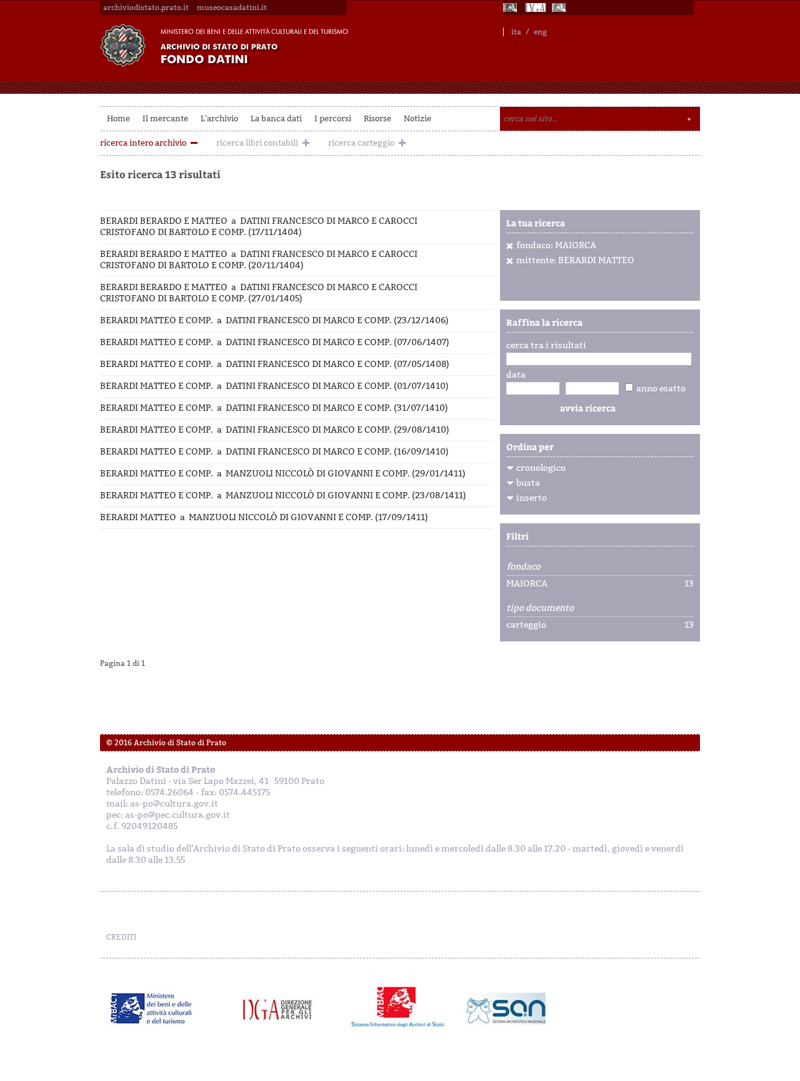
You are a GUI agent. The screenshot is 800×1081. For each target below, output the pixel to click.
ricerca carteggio (361, 143)
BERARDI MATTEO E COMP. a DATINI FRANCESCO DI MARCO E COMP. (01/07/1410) (274, 386)
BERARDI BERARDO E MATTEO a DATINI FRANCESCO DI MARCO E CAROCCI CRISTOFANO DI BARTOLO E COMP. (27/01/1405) (259, 293)
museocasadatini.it (232, 7)
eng (540, 32)
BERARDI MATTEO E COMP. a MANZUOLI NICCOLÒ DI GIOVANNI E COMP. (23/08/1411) (283, 495)
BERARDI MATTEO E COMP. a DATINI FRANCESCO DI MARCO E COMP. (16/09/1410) (274, 451)
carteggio (526, 625)
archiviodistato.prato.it (146, 7)
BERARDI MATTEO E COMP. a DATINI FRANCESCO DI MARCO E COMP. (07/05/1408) (274, 364)
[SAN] (504, 1008)
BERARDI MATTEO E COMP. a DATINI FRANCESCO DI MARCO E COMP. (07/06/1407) (274, 342)
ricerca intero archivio (143, 143)
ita (516, 32)
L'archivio (219, 118)
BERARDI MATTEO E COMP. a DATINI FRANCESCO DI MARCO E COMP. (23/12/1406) (274, 320)
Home (118, 118)
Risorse (377, 118)
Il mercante (165, 118)
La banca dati (276, 118)
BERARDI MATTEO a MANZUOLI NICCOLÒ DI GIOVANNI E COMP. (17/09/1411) (264, 517)
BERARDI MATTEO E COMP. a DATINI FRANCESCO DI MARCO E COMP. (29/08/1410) (274, 430)
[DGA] (536, 7)
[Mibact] (151, 1008)
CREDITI (121, 937)
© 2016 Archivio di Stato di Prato (166, 742)
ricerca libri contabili (257, 143)
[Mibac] (511, 7)
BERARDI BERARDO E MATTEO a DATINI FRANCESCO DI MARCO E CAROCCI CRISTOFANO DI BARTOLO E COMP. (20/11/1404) (259, 260)
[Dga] (282, 1008)
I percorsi (332, 118)
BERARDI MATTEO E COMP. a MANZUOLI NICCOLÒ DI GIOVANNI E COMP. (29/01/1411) (283, 473)
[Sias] (560, 7)
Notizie (417, 118)
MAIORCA (527, 584)
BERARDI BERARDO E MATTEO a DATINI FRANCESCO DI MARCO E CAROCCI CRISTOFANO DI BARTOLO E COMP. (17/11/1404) (259, 227)
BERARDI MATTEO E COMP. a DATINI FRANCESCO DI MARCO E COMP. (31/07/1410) (274, 408)
